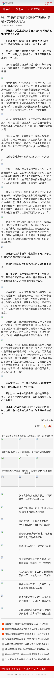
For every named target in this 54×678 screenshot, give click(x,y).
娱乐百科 (35, 9)
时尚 (23, 669)
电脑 (44, 669)
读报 (18, 669)
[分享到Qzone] (45, 426)
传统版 (15, 674)
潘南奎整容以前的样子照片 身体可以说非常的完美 (27, 629)
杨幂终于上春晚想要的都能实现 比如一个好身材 (26, 624)
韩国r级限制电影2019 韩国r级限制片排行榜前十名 (27, 634)
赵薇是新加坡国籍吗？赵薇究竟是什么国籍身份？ (27, 644)
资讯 (3, 669)
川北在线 (6, 9)
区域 (8, 669)
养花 (39, 669)
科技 (34, 669)
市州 (13, 669)
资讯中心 (20, 9)
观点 (28, 669)
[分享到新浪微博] (50, 426)
